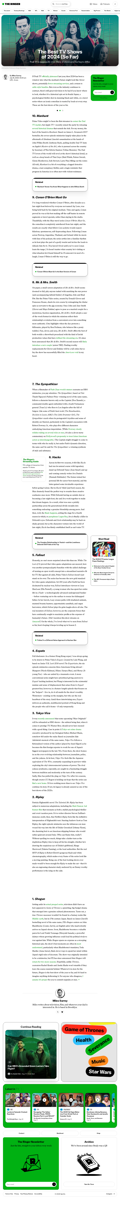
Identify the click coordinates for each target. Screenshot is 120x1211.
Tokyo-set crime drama (71, 729)
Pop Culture (67, 1109)
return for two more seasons (44, 962)
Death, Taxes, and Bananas (95, 1118)
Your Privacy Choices (26, 1194)
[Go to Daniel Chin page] (9, 1074)
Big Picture (97, 10)
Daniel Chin (17, 1074)
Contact (21, 1133)
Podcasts (106, 4)
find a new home (39, 783)
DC (10, 1062)
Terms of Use (9, 1194)
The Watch (107, 10)
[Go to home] (11, 4)
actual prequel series (54, 904)
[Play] (18, 1100)
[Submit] (112, 92)
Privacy (16, 1194)
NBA (29, 10)
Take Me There (89, 1184)
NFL (36, 10)
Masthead (60, 1133)
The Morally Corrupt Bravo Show (43, 1118)
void (71, 352)
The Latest (7, 10)
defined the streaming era (67, 338)
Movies (55, 10)
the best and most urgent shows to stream (33, 473)
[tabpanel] (60, 186)
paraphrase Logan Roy (58, 516)
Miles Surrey (16, 76)
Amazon (35, 621)
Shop (98, 1133)
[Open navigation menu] (115, 4)
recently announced (46, 718)
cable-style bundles (40, 87)
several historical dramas (42, 128)
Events (63, 10)
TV (48, 10)
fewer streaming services (58, 83)
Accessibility (38, 1194)
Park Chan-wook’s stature (61, 389)
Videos (95, 4)
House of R (63, 1119)
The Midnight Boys (12, 1119)
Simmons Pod (73, 10)
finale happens (51, 513)
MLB (42, 10)
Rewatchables (85, 10)
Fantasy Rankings (19, 10)
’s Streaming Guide (31, 460)
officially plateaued (50, 76)
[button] (60, 4)
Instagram (109, 1194)
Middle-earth (38, 919)
